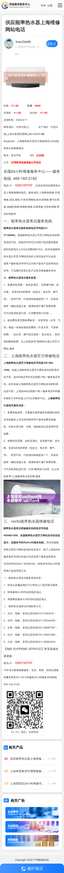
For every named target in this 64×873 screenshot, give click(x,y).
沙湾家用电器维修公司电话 (26, 162)
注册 (49, 5)
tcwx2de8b (23, 41)
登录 (43, 5)
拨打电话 (35, 868)
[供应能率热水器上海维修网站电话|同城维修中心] (26, 77)
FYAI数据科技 (41, 859)
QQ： (37, 155)
